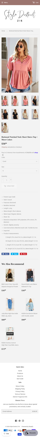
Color (3, 157)
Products (20, 373)
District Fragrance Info (20, 397)
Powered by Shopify (27, 426)
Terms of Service (20, 394)
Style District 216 (15, 426)
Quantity (4, 176)
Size (3, 167)
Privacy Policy (20, 391)
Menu (6, 2)
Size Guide (20, 379)
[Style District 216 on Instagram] (23, 421)
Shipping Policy (20, 389)
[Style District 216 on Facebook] (16, 421)
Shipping (4, 147)
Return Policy (20, 386)
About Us (20, 376)
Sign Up (34, 411)
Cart (36, 2)
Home (3, 31)
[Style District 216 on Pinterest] (19, 421)
